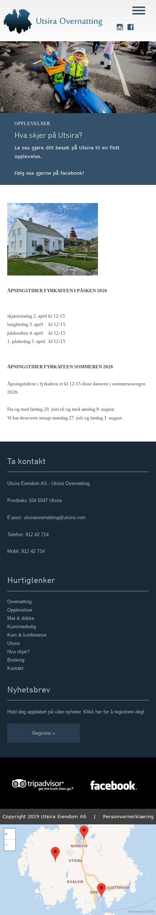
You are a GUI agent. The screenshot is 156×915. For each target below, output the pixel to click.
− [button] (6, 845)
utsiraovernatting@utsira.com (55, 517)
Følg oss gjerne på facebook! (49, 173)
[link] (119, 28)
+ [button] (6, 834)
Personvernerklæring (128, 816)
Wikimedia (136, 912)
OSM (150, 912)
